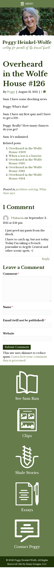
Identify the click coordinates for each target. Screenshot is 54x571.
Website (8, 333)
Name (8, 307)
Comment (11, 273)
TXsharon (17, 218)
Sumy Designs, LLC (36, 564)
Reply (46, 259)
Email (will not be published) (24, 320)
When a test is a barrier (25, 156)
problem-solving (27, 189)
